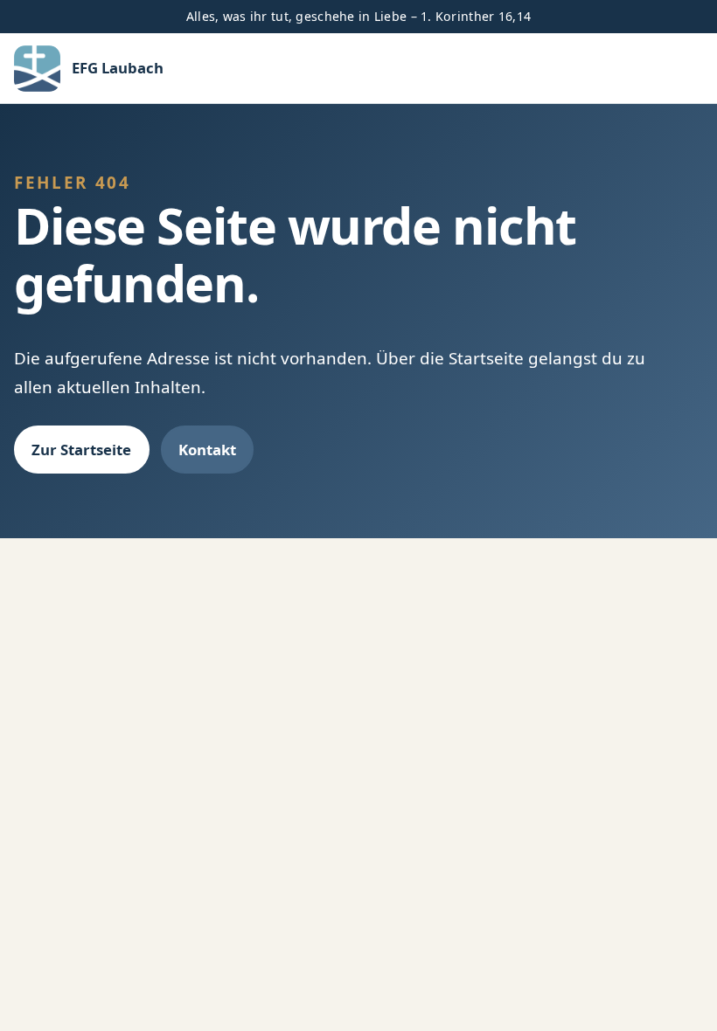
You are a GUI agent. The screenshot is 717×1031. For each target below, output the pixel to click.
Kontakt (207, 449)
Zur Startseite (81, 449)
